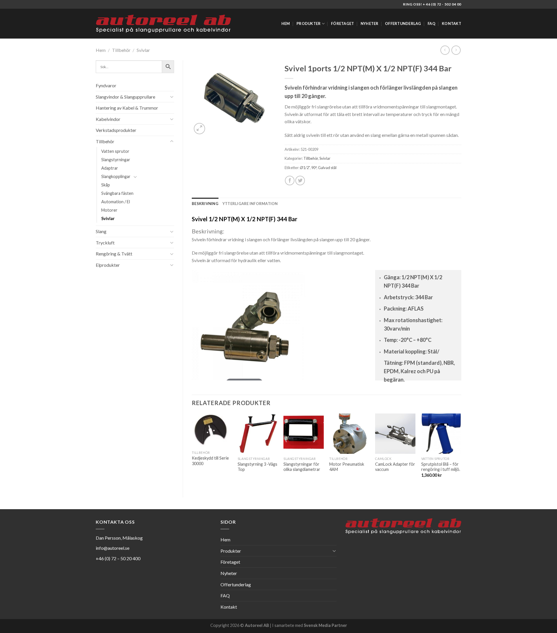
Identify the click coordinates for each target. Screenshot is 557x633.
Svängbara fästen (117, 193)
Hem (285, 23)
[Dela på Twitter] (300, 180)
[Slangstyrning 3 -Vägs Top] (258, 433)
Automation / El (115, 201)
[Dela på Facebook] (289, 180)
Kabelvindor (108, 119)
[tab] (205, 203)
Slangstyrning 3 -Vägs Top (257, 467)
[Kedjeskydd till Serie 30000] (212, 430)
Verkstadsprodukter (116, 130)
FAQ (431, 23)
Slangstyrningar (115, 159)
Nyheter (370, 23)
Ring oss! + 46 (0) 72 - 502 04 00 (432, 4)
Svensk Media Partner (325, 625)
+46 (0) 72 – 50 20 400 (118, 558)
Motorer (109, 210)
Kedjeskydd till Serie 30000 (210, 461)
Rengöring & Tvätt (114, 253)
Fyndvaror (106, 85)
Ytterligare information (250, 203)
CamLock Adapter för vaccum (395, 467)
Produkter (308, 23)
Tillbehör (121, 50)
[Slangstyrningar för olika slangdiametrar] (303, 433)
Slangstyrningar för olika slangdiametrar (301, 467)
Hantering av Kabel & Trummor (127, 107)
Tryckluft (105, 242)
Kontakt (451, 23)
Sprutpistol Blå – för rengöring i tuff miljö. (440, 467)
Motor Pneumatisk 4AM (346, 467)
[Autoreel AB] (163, 23)
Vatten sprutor (115, 151)
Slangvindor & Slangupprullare (125, 96)
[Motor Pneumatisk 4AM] (349, 433)
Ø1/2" (305, 167)
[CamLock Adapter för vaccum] (395, 433)
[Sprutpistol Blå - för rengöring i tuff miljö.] (441, 433)
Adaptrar (109, 168)
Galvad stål (327, 167)
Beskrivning (205, 203)
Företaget (342, 23)
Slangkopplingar (116, 176)
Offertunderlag (403, 23)
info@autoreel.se (112, 548)
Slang (101, 231)
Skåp (105, 184)
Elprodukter (108, 265)
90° (314, 167)
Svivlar (143, 50)
